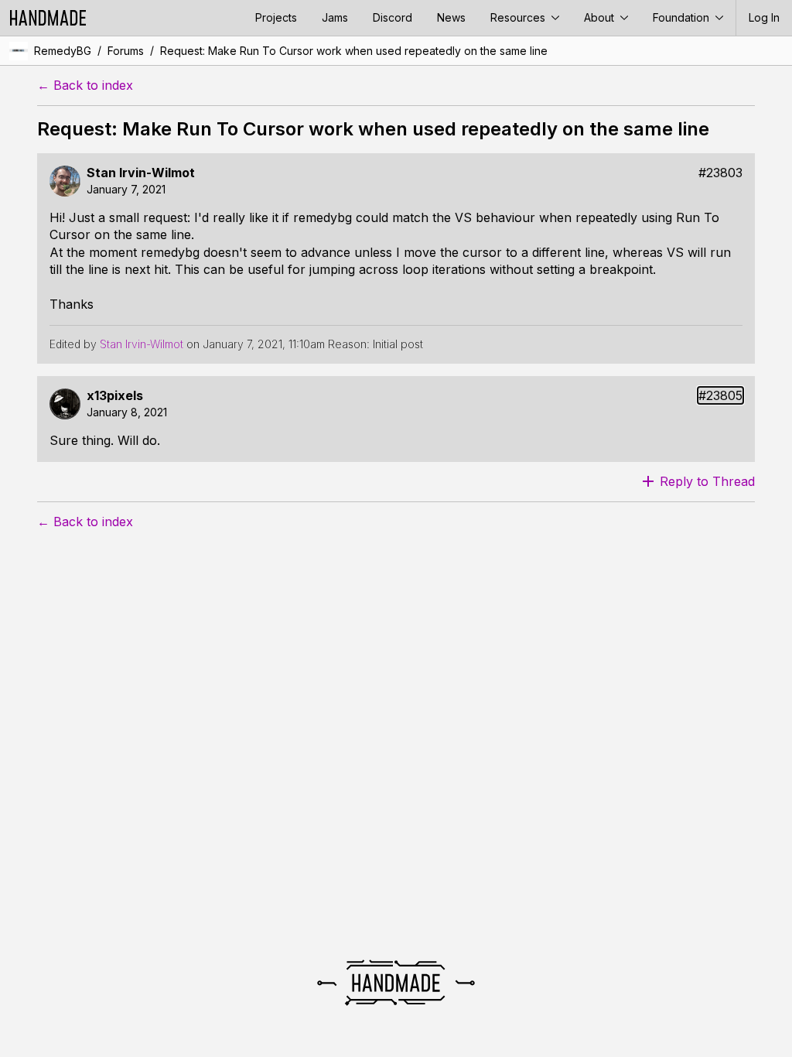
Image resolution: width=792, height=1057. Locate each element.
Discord (392, 17)
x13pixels (115, 395)
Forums (126, 50)
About (600, 17)
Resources (519, 17)
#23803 (720, 173)
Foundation (682, 17)
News (451, 17)
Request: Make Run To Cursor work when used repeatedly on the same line (354, 50)
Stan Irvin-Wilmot (141, 173)
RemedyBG (62, 50)
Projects (276, 17)
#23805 (720, 395)
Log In (764, 17)
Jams (335, 17)
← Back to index (85, 85)
